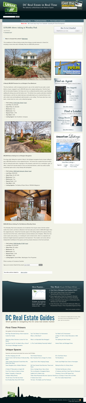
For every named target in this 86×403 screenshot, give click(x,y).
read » (44, 306)
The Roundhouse (59, 357)
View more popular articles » (73, 309)
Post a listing (73, 166)
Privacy (69, 399)
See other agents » (68, 106)
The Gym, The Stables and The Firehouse (41, 379)
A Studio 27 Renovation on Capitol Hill (15, 369)
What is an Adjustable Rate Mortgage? (40, 339)
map (30, 171)
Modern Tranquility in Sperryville (13, 373)
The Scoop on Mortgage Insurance (14, 345)
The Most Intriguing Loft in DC (13, 355)
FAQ (65, 166)
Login (66, 165)
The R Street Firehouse (36, 355)
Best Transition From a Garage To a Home (41, 357)
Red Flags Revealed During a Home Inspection (17, 333)
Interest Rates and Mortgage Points (64, 343)
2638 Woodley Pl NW (19, 243)
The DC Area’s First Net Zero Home (14, 377)
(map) (25, 102)
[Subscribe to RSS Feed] (80, 399)
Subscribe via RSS (75, 399)
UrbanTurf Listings (26, 21)
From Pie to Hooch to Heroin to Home (15, 371)
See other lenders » (68, 129)
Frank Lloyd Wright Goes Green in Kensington (66, 361)
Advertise (15, 13)
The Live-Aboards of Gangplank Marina (40, 371)
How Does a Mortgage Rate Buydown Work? (64, 290)
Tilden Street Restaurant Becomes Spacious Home (43, 375)
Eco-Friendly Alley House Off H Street (15, 379)
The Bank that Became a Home (63, 369)
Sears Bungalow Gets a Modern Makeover (16, 365)
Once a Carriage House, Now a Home (40, 369)
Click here (25, 38)
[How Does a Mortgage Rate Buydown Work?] (39, 299)
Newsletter (10, 13)
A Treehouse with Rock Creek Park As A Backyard (67, 371)
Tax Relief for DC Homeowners (62, 333)
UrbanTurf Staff (8, 32)
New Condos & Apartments (57, 21)
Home (6, 13)
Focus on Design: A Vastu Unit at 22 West (65, 375)
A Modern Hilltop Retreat (11, 375)
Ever (75, 287)
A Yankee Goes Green (36, 377)
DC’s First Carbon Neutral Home (63, 377)
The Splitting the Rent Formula (62, 339)
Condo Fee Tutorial (10, 335)
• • (43, 21)
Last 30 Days (66, 287)
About (50, 399)
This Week (55, 287)
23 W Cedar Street (18, 102)
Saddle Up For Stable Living (37, 373)
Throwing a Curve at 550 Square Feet (64, 373)
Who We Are (54, 399)
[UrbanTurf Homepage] (11, 7)
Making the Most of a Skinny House (64, 365)
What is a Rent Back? (36, 335)
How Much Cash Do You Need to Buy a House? (17, 343)
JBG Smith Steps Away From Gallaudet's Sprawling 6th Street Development (46, 23)
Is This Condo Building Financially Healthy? (41, 343)
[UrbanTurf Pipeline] (68, 75)
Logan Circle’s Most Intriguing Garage (40, 361)
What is (74, 165)
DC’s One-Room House (61, 355)
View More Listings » (68, 162)
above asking (24, 272)
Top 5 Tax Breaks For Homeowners (39, 333)
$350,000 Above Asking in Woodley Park (20, 27)
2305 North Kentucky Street (20, 171)
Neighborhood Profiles (41, 21)
